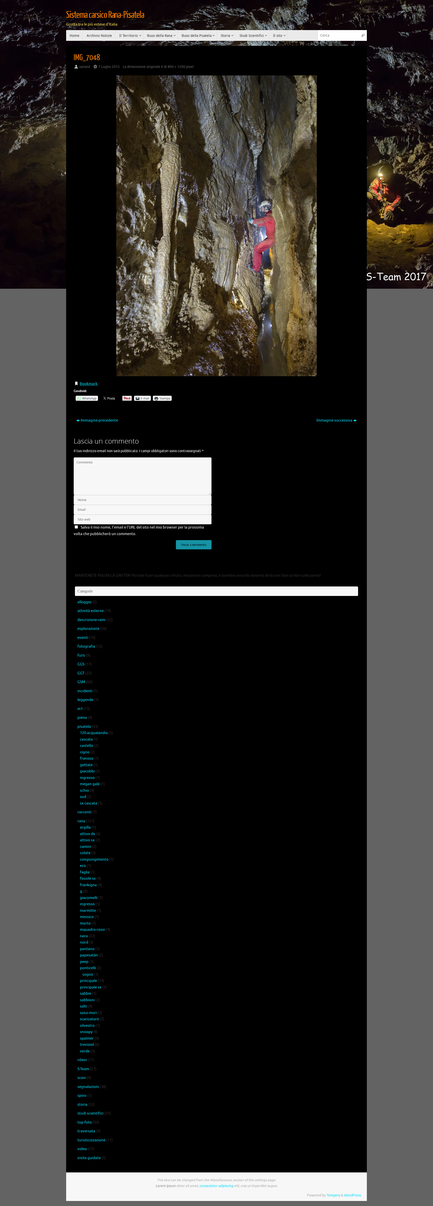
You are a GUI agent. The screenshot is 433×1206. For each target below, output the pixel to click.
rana (81, 821)
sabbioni (87, 1000)
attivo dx (87, 834)
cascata (86, 739)
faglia (85, 872)
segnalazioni (88, 1086)
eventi (82, 637)
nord (84, 942)
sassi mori (88, 1013)
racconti (84, 812)
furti (81, 655)
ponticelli (88, 968)
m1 (80, 709)
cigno (84, 752)
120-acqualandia (94, 733)
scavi (81, 1077)
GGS (80, 664)
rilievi (82, 1060)
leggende (85, 699)
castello (86, 745)
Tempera (333, 1195)
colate (85, 853)
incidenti (84, 691)
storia (82, 1104)
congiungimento (94, 859)
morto (85, 923)
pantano (87, 949)
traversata (86, 1131)
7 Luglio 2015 (109, 67)
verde (85, 1051)
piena (82, 717)
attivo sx (87, 840)
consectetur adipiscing (216, 1186)
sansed (84, 67)
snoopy (86, 1032)
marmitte (88, 910)
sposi (81, 1095)
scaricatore (89, 1019)
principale (88, 980)
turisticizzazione (91, 1140)
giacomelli (88, 897)
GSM (81, 682)
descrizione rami (91, 620)
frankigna (88, 885)
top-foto (84, 1122)
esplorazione (88, 628)
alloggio (84, 602)
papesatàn (89, 955)
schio (84, 790)
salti (83, 1006)
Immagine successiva (334, 420)
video (82, 1149)
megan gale (90, 784)
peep (84, 961)
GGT (80, 673)
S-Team (83, 1069)
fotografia (86, 646)
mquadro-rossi (92, 929)
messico (87, 917)
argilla (85, 827)
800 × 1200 (176, 67)
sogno (87, 974)
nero (84, 936)
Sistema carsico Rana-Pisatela (105, 15)
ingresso (87, 777)
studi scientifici (90, 1113)
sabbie (85, 993)
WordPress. (353, 1195)
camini (85, 846)
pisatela (84, 726)
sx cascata (88, 803)
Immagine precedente (99, 420)
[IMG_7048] (216, 225)
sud (83, 796)
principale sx (90, 987)
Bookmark (88, 383)
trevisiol (87, 1044)
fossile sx (88, 878)
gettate (86, 765)
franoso (86, 758)
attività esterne (90, 611)
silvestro (87, 1025)
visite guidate (89, 1158)
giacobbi (87, 771)
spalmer (87, 1038)
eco (83, 865)
